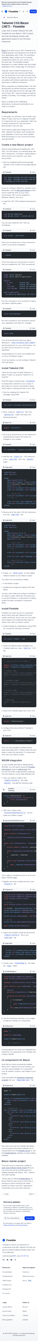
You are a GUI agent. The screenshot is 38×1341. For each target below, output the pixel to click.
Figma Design (6, 1280)
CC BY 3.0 (25, 1256)
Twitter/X (25, 1315)
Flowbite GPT (6, 1289)
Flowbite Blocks (10, 1153)
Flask (6, 1194)
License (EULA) (7, 1307)
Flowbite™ (15, 1333)
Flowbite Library (24, 1151)
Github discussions (28, 1276)
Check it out (6, 6)
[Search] (19, 11)
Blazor (4, 50)
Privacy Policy (22, 1225)
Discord (25, 1307)
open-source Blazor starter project (14, 1168)
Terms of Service (9, 1225)
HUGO (31, 1194)
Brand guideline (7, 1320)
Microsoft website (23, 190)
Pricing (33, 11)
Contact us (26, 1272)
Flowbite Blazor (24, 1179)
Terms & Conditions (8, 1315)
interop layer (22, 769)
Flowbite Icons (7, 1285)
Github (25, 1311)
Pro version (6, 1293)
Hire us (25, 1280)
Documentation (7, 1272)
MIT (14, 1256)
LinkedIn (25, 1320)
